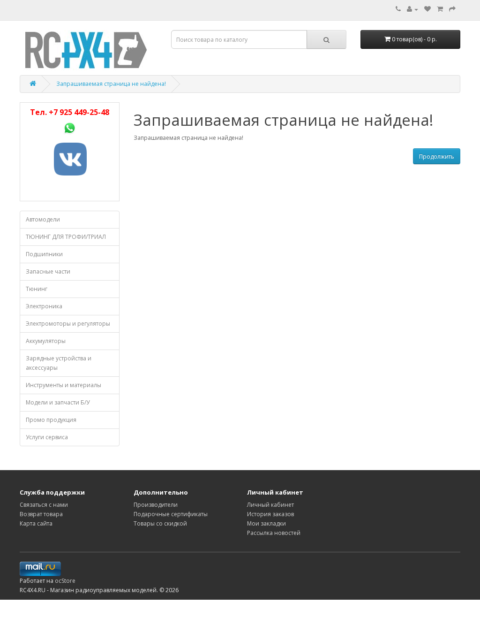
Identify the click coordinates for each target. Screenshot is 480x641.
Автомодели (43, 219)
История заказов (270, 514)
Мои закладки (266, 523)
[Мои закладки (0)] (427, 9)
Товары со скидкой (160, 523)
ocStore (65, 581)
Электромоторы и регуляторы (68, 324)
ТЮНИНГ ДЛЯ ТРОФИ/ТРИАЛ (66, 237)
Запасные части (48, 271)
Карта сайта (36, 523)
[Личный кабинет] (412, 9)
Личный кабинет (270, 505)
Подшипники (44, 254)
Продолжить (436, 156)
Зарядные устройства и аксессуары (58, 363)
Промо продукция (51, 420)
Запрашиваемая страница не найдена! (111, 84)
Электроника (44, 306)
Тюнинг (36, 289)
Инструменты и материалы (63, 385)
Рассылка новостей (273, 533)
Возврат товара (41, 514)
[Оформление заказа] (452, 9)
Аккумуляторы (46, 341)
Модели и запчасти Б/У (58, 402)
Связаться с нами (44, 505)
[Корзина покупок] (440, 9)
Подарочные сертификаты (171, 514)
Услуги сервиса (47, 437)
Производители (156, 505)
